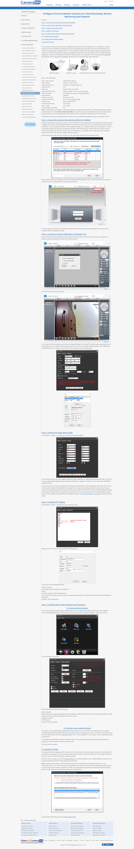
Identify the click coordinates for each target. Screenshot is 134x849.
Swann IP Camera (26, 87)
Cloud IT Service (95, 840)
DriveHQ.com (74, 845)
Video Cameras (52, 835)
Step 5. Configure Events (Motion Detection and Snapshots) (58, 33)
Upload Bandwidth (75, 835)
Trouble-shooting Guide (69, 817)
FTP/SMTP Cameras (54, 832)
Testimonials (70, 840)
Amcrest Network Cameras (29, 50)
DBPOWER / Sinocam (27, 90)
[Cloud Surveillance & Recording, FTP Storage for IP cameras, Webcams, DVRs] (30, 3)
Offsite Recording (97, 826)
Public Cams (86, 5)
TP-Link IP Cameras (27, 64)
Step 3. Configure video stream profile (52, 28)
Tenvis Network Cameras (28, 85)
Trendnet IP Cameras (27, 74)
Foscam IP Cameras (27, 61)
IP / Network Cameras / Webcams (29, 832)
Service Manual (25, 20)
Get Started (30, 124)
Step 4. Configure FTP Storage (50, 31)
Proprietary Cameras (27, 109)
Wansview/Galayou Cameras (29, 58)
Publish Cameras (26, 32)
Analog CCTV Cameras (27, 826)
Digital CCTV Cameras (26, 828)
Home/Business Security (99, 832)
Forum (81, 840)
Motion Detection (53, 826)
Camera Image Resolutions (77, 832)
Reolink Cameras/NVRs (28, 48)
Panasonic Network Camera (29, 79)
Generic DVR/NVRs (27, 103)
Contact (87, 840)
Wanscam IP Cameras (27, 82)
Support (76, 840)
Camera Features (53, 823)
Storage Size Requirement (77, 828)
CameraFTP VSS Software (29, 117)
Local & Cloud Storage (77, 823)
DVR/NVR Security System (27, 830)
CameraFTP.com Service (99, 823)
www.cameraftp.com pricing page (91, 494)
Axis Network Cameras (28, 53)
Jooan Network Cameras (28, 95)
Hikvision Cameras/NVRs (28, 69)
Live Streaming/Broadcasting (29, 40)
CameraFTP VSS (84, 93)
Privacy (63, 840)
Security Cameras (26, 823)
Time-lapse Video (26, 36)
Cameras (76, 5)
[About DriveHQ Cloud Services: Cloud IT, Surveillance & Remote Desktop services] (32, 841)
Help (111, 5)
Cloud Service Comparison (99, 835)
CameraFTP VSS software (61, 56)
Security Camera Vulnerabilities (29, 835)
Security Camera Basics (28, 28)
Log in (105, 1)
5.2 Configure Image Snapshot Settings (52, 39)
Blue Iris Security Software (28, 111)
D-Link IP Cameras (27, 71)
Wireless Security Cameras (55, 830)
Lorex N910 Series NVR (28, 66)
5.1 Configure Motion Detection (50, 36)
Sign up (111, 1)
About (46, 840)
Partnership (52, 840)
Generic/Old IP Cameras (28, 101)
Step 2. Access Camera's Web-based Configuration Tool (57, 25)
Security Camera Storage (77, 826)
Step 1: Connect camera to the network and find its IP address (58, 22)
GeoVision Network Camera (29, 77)
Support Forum (25, 24)
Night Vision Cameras (54, 828)
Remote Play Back (97, 828)
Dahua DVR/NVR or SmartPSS (29, 56)
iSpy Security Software (27, 114)
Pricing (58, 5)
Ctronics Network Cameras (29, 93)
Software (67, 5)
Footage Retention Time (77, 830)
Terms (58, 840)
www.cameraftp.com (69, 759)
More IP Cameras (26, 106)
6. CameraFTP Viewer (48, 42)
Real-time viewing (97, 830)
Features (49, 5)
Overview (24, 15)
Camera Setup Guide (27, 44)
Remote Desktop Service (107, 840)
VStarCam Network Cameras (29, 98)
